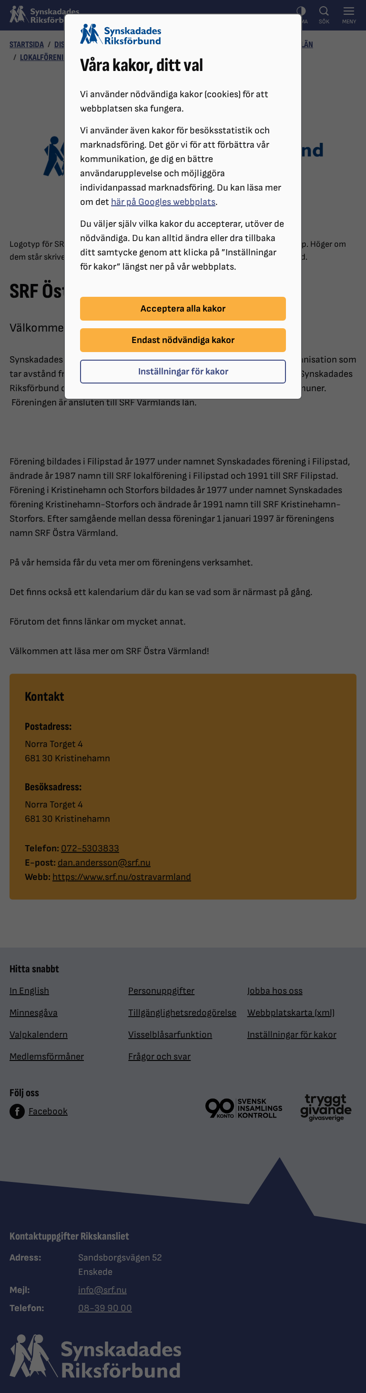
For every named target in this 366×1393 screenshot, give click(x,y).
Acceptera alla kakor (183, 308)
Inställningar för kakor (183, 371)
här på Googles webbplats (163, 202)
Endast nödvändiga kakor (183, 340)
